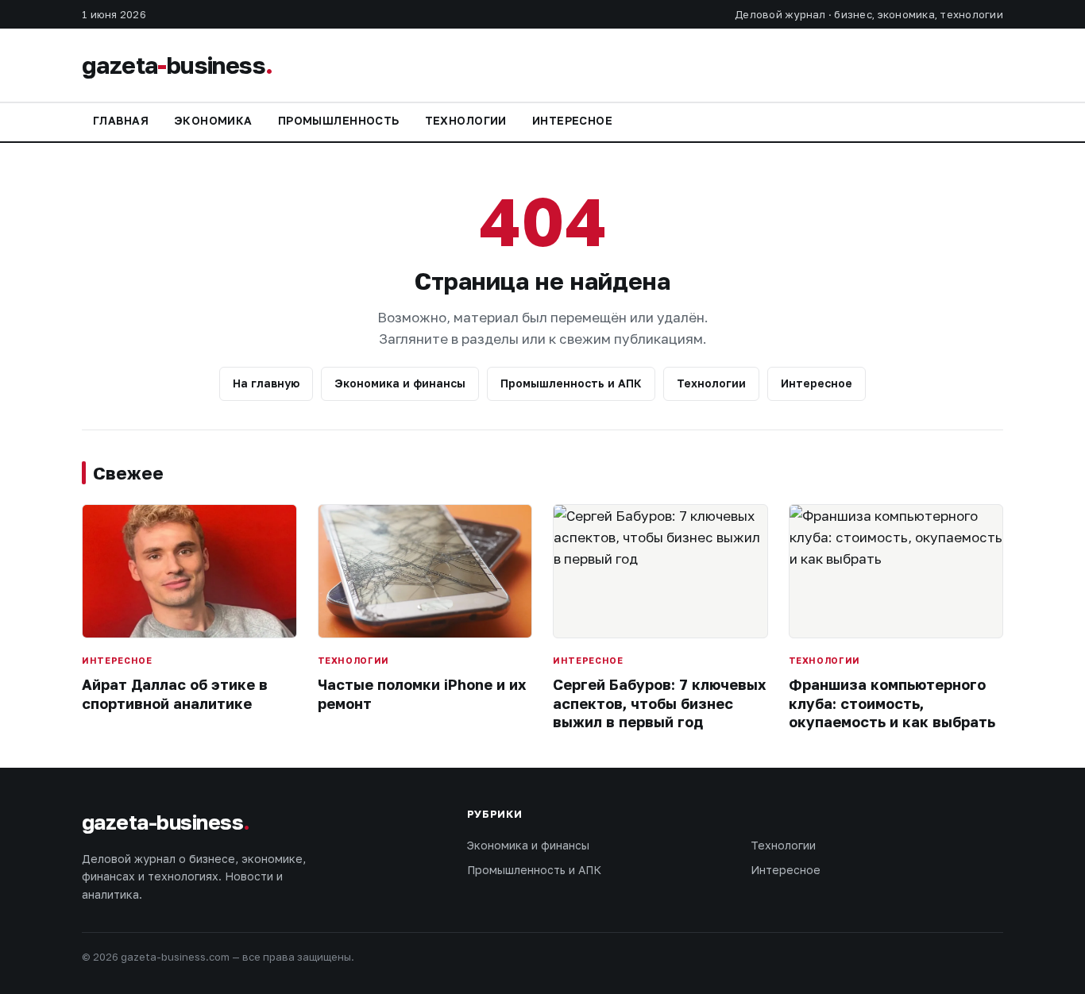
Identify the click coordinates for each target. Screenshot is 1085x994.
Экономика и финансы (399, 383)
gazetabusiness (177, 65)
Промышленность (339, 120)
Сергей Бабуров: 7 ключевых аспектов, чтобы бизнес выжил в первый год (659, 703)
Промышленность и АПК (571, 383)
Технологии (466, 120)
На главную (266, 383)
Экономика (213, 120)
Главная (121, 120)
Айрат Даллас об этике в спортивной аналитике (175, 693)
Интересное (572, 120)
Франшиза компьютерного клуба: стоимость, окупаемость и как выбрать (892, 703)
